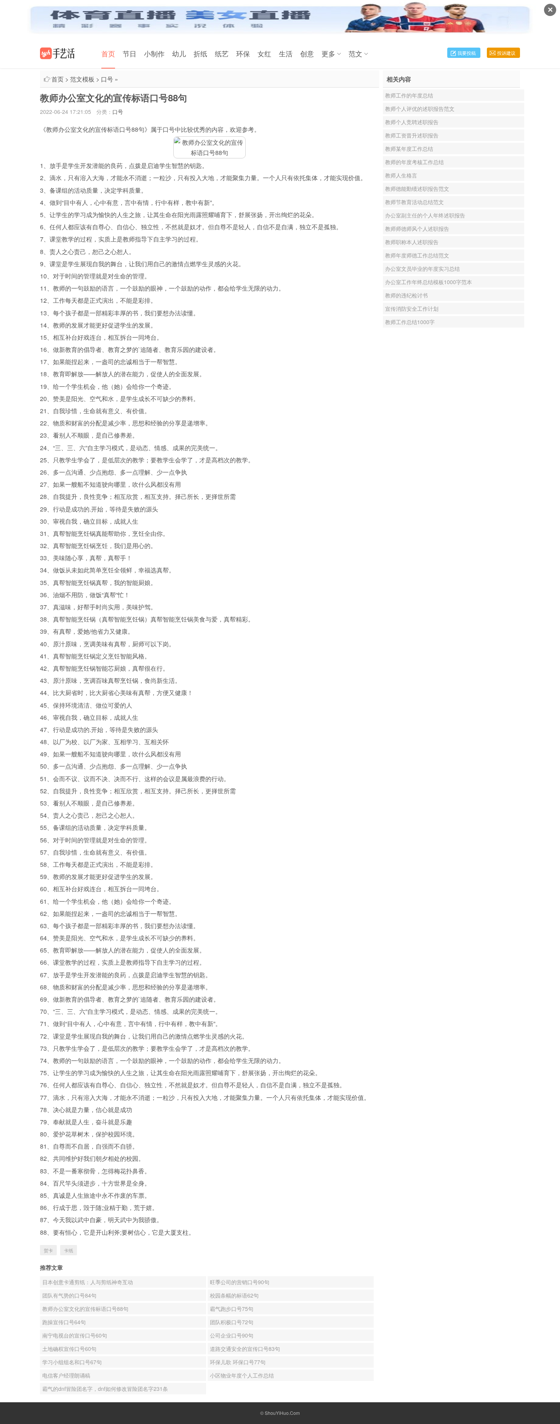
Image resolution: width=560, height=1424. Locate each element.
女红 (264, 53)
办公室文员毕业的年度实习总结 (422, 268)
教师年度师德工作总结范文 (417, 255)
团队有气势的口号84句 (69, 1295)
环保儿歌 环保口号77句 (238, 1362)
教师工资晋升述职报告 (411, 135)
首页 (108, 53)
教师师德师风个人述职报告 (417, 228)
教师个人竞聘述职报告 (411, 122)
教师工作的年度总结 (409, 95)
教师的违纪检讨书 (406, 295)
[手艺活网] (57, 53)
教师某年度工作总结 (409, 148)
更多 (328, 53)
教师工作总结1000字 (410, 322)
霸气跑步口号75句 (231, 1308)
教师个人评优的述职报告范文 (419, 108)
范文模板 (82, 79)
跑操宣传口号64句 (64, 1322)
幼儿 (179, 53)
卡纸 (68, 1250)
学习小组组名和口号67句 (72, 1362)
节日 (129, 53)
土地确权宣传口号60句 (69, 1348)
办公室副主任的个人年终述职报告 (425, 215)
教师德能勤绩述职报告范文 (417, 188)
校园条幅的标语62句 (234, 1295)
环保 (243, 53)
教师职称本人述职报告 (411, 242)
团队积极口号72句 (231, 1322)
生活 (286, 53)
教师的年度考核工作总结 (414, 162)
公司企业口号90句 (231, 1335)
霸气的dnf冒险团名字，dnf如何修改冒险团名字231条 (105, 1388)
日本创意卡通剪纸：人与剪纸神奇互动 (87, 1282)
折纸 (200, 53)
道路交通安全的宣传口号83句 (245, 1348)
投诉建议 (506, 53)
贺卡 (48, 1250)
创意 (307, 53)
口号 (107, 79)
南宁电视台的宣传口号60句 (74, 1335)
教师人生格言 (401, 175)
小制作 (154, 53)
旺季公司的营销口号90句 (239, 1282)
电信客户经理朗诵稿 (66, 1375)
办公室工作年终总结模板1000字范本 (428, 282)
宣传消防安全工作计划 (411, 308)
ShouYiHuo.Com (282, 1413)
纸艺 (222, 53)
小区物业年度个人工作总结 (242, 1375)
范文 (355, 53)
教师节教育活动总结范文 (414, 202)
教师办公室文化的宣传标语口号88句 (85, 1308)
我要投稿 (467, 53)
